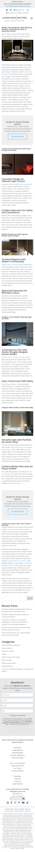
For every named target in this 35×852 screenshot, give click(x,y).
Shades (20, 39)
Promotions (17, 776)
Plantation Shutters (8, 651)
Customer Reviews (18, 771)
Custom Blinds (28, 740)
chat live (26, 686)
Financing (17, 779)
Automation (17, 748)
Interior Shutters (7, 648)
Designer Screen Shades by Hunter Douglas (16, 357)
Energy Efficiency (7, 666)
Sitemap (27, 811)
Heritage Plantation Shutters (16, 561)
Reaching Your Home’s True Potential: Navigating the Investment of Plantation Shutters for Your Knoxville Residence (15, 622)
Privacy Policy (15, 723)
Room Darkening (17, 753)
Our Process (17, 768)
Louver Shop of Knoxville (15, 529)
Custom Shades (18, 740)
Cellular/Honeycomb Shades (21, 34)
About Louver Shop (17, 766)
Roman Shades (12, 39)
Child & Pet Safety (17, 758)
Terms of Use (9, 811)
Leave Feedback (17, 784)
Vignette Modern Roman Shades (12, 264)
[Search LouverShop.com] (23, 798)
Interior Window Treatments (11, 36)
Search (30, 598)
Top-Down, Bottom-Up (17, 755)
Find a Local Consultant (17, 763)
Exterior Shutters (17, 742)
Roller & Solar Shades (9, 663)
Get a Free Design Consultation (17, 6)
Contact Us (17, 781)
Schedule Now (17, 136)
